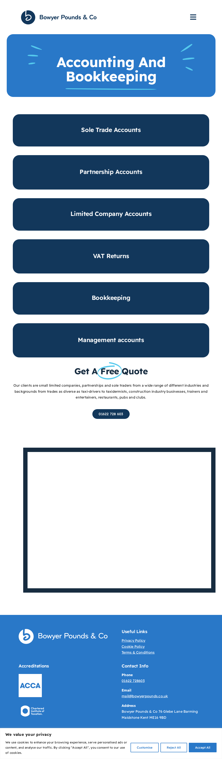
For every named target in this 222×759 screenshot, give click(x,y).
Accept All (202, 747)
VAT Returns (111, 256)
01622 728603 (133, 681)
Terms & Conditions (138, 652)
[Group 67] (59, 11)
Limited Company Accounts (111, 213)
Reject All (174, 747)
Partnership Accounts (111, 171)
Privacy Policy (133, 640)
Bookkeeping (111, 297)
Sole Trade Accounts (111, 129)
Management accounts (111, 340)
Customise (144, 747)
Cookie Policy (133, 646)
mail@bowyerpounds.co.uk (145, 696)
